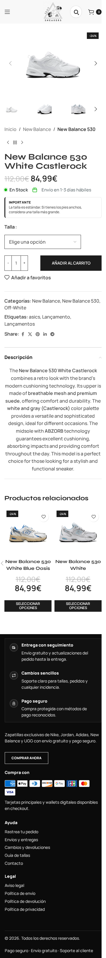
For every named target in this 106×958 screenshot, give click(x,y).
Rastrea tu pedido (21, 831)
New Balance (37, 129)
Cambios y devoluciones (27, 847)
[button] (10, 63)
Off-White (15, 307)
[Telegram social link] (52, 334)
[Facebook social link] (22, 334)
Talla (9, 227)
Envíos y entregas (21, 839)
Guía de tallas (17, 855)
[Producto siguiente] (22, 142)
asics (34, 317)
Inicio (10, 129)
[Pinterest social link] (38, 334)
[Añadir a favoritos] (43, 516)
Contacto (14, 863)
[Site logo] (53, 11)
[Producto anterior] (7, 142)
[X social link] (30, 334)
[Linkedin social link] (45, 334)
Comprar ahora (26, 758)
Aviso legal (14, 885)
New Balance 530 (76, 129)
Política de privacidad (25, 909)
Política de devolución (25, 901)
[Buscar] (76, 12)
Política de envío (20, 893)
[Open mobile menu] (7, 12)
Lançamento (56, 317)
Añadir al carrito (71, 263)
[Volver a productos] (15, 142)
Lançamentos (19, 324)
